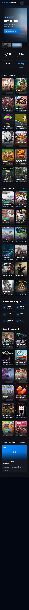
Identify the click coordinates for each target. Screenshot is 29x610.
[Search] (22, 3)
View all (24, 75)
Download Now (13, 31)
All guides (23, 442)
